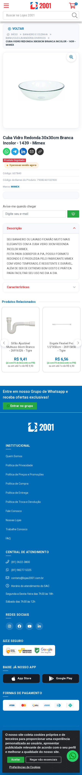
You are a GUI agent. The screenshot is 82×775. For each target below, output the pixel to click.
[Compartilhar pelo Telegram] (14, 151)
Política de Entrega (17, 492)
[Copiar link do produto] (40, 151)
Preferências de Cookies (24, 767)
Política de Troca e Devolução (23, 501)
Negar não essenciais (43, 759)
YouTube (29, 626)
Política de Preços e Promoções (25, 474)
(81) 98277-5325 (21, 570)
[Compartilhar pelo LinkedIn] (23, 151)
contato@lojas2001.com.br (27, 578)
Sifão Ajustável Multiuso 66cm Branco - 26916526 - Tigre (20, 347)
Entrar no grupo (21, 406)
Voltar (18, 28)
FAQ (8, 538)
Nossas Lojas (13, 520)
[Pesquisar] (75, 15)
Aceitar (15, 759)
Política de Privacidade (19, 465)
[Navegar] (4, 343)
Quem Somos (14, 456)
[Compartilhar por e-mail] (31, 151)
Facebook (19, 626)
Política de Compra (17, 483)
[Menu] (6, 5)
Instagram (9, 626)
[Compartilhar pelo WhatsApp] (6, 151)
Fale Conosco (14, 511)
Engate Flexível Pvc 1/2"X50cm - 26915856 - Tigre (61, 347)
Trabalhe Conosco (16, 529)
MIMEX (15, 186)
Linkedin (39, 626)
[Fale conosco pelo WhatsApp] (72, 756)
